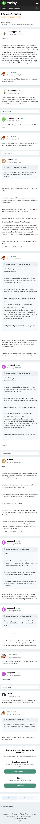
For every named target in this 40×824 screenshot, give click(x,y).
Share (10, 798)
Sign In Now (20, 785)
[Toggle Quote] (5, 167)
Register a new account (20, 771)
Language (6, 814)
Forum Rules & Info (20, 818)
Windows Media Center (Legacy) (24, 24)
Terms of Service (12, 816)
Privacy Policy (24, 814)
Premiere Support (25, 816)
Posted (15, 34)
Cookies (33, 814)
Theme (14, 814)
